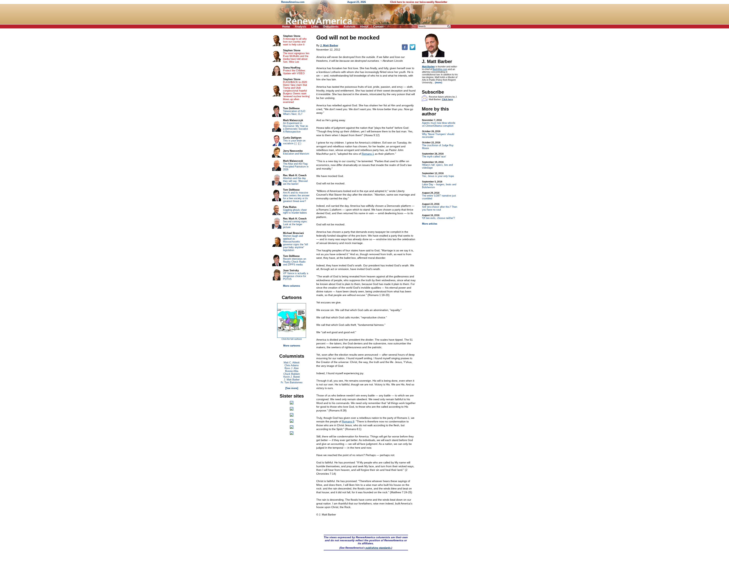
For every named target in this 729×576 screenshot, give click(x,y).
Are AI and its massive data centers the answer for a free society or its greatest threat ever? (296, 197)
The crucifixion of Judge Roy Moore (438, 145)
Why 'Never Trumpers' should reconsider (438, 134)
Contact (378, 26)
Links (314, 26)
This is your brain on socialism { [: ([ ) (294, 142)
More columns (291, 285)
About (364, 26)
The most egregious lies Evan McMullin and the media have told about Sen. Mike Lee (296, 57)
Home (286, 26)
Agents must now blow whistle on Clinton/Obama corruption (438, 123)
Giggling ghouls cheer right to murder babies (295, 211)
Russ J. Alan (292, 368)
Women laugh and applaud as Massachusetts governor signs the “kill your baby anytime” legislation (295, 243)
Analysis (300, 26)
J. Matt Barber (292, 379)
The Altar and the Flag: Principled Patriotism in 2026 (295, 166)
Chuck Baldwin (291, 373)
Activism (349, 26)
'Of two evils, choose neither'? (438, 216)
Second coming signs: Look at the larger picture (295, 224)
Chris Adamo (292, 365)
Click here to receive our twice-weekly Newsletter (418, 2)
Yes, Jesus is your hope (438, 175)
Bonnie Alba (291, 371)
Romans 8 (348, 421)
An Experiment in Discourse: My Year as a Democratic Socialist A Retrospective (295, 127)
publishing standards (378, 547)
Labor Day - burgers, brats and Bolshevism (439, 184)
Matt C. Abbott (292, 362)
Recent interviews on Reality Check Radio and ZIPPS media (294, 261)
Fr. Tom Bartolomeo (291, 382)
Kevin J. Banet (291, 376)
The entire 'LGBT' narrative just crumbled (439, 196)
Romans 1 (368, 153)
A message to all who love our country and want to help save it (295, 41)
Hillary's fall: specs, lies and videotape (437, 165)
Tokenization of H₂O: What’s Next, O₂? (294, 112)
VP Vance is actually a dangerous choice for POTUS (295, 276)
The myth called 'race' (434, 155)
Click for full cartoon (292, 339)
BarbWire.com (440, 69)
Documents (330, 26)
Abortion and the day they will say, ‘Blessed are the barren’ (295, 181)
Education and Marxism (296, 153)
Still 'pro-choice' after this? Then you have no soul (439, 207)
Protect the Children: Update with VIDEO (294, 72)
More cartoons (291, 345)
